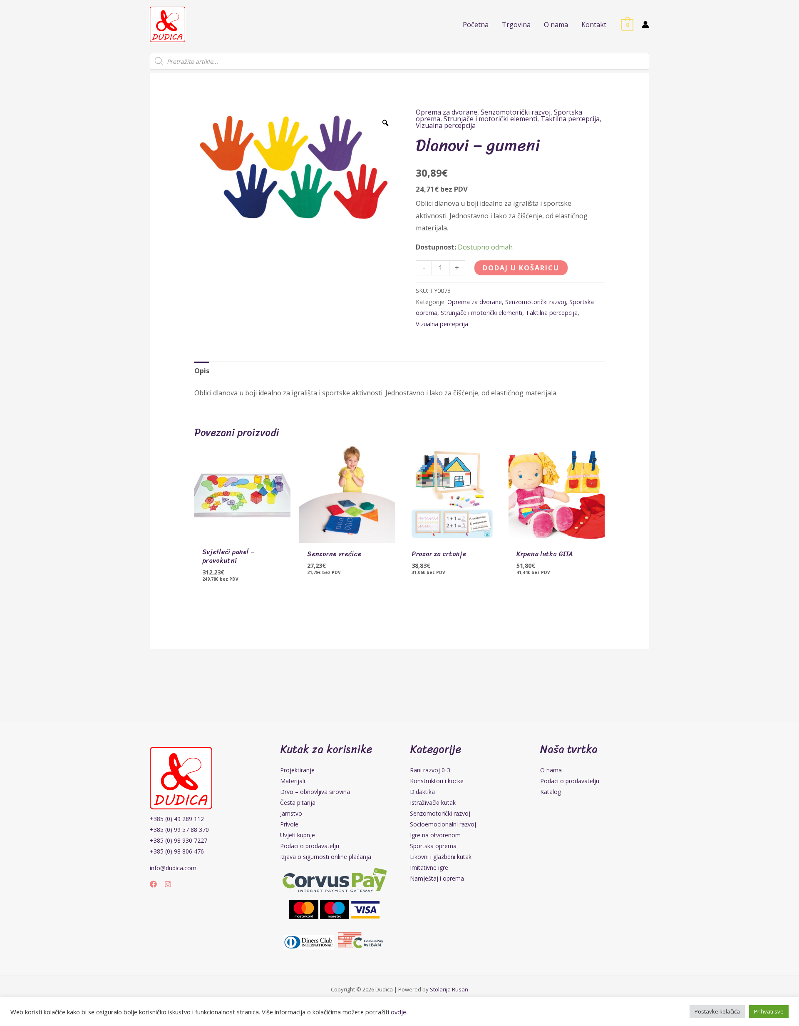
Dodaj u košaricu (521, 267)
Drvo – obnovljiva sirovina (315, 792)
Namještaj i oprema (437, 878)
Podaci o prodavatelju (309, 846)
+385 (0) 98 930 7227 (178, 840)
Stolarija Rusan (449, 989)
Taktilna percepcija (570, 118)
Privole (289, 824)
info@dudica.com (173, 868)
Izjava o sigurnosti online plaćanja (325, 857)
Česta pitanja (297, 802)
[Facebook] (153, 884)
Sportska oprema (433, 846)
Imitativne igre (429, 867)
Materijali (292, 781)
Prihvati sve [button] (769, 1011)
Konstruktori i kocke (437, 781)
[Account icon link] (645, 24)
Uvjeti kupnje (297, 835)
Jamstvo (291, 813)
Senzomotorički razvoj (516, 112)
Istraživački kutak (433, 802)
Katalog (550, 792)
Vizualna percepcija (446, 125)
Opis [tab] (201, 370)
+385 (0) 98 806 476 (177, 851)
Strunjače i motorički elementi (490, 118)
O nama (551, 770)
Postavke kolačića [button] (717, 1011)
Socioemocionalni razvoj (443, 824)
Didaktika (422, 792)
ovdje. (399, 1012)
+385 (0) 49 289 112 (177, 819)
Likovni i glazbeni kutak (440, 857)
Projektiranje (297, 770)
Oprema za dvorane (446, 112)
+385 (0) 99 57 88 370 (179, 830)
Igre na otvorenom (435, 835)
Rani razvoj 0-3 (430, 770)
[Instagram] (167, 884)
